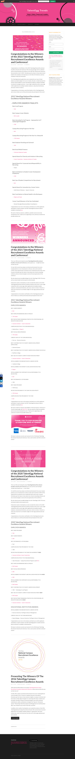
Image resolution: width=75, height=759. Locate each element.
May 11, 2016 (13, 684)
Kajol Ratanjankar (21, 481)
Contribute (37, 24)
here (22, 210)
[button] (37, 1)
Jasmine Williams (21, 684)
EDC (38, 560)
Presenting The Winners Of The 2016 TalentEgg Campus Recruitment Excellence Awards (27, 679)
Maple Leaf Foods (18, 197)
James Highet (20, 64)
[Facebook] (1, 375)
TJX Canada (15, 316)
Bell (15, 131)
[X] (1, 378)
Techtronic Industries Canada (20, 152)
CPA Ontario (17, 138)
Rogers (21, 329)
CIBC (15, 124)
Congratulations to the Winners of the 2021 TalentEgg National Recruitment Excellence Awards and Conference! (27, 251)
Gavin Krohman (21, 257)
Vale (15, 109)
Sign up (52, 1)
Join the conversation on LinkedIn (17, 743)
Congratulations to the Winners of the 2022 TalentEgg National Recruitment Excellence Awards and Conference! (27, 58)
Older (14, 726)
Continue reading (15, 718)
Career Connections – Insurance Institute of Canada (25, 159)
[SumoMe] (1, 386)
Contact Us (30, 24)
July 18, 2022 (13, 64)
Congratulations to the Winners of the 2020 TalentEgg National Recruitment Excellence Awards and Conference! (27, 474)
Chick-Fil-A (24, 409)
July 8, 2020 (13, 481)
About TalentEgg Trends (22, 741)
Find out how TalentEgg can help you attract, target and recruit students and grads (55, 56)
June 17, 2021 (13, 257)
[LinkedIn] (1, 381)
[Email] (1, 383)
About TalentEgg (14, 741)
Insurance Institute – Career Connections (21, 323)
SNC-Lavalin (16, 116)
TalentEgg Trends (37, 10)
